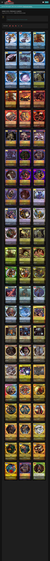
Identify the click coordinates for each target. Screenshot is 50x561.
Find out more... (27, 6)
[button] (43, 2)
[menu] (2, 2)
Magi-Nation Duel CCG (7, 13)
